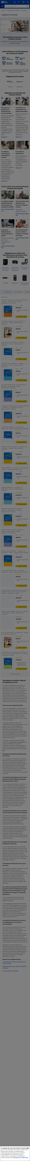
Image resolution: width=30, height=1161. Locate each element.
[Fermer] (28, 1148)
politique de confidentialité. (21, 1157)
